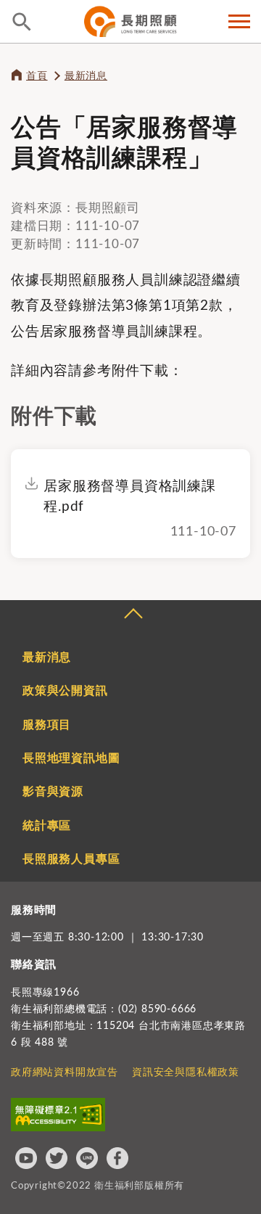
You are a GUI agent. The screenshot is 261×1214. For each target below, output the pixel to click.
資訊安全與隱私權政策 (185, 1072)
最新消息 (86, 76)
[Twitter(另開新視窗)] (56, 1158)
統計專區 (46, 826)
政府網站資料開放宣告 (64, 1072)
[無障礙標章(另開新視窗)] (58, 1114)
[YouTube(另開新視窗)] (26, 1158)
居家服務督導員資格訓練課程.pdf (130, 497)
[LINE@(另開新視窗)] (87, 1158)
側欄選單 (239, 22)
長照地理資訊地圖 (71, 758)
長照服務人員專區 (71, 859)
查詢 (22, 22)
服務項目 (46, 725)
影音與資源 (52, 791)
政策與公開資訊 (65, 691)
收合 (132, 615)
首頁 (37, 76)
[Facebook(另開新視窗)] (117, 1158)
